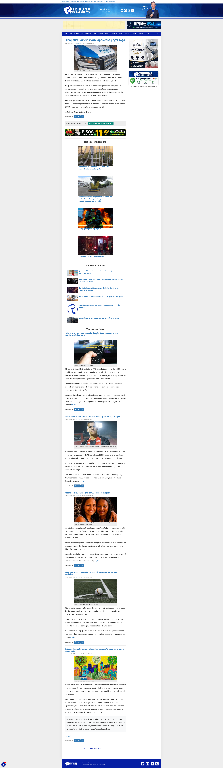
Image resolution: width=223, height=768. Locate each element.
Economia (114, 34)
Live (148, 34)
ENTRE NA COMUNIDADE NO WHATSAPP (101, 123)
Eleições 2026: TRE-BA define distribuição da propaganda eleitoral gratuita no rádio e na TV (92, 334)
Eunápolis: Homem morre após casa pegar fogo (95, 40)
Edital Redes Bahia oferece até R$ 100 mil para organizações (101, 297)
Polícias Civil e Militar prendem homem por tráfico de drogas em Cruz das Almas (101, 281)
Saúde (121, 34)
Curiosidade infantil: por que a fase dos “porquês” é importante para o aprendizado (94, 650)
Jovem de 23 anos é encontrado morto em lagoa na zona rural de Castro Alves (101, 272)
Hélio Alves (73, 1)
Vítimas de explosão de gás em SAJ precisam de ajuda (87, 493)
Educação (78, 653)
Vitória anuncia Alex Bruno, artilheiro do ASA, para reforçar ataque (92, 416)
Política (101, 34)
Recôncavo (88, 34)
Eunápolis (79, 43)
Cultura (127, 34)
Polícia (107, 34)
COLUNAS (141, 34)
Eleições (78, 338)
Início (82, 763)
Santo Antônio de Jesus (76, 34)
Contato (87, 1)
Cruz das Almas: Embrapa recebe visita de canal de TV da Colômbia (99, 306)
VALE (95, 34)
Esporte (134, 34)
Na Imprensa (80, 1)
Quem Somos (65, 1)
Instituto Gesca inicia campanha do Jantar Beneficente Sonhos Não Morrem (98, 289)
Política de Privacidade (97, 1)
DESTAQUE (78, 495)
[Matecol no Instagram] (95, 132)
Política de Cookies (109, 1)
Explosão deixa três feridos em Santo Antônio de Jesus (99, 318)
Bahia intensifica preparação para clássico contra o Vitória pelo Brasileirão (91, 573)
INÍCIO (66, 34)
